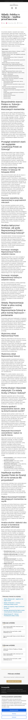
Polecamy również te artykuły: (9, 95)
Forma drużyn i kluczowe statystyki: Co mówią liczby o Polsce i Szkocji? (12, 79)
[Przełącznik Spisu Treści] (23, 49)
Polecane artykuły (7, 96)
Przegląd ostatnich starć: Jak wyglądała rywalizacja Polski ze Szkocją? (13, 55)
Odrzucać (14, 717)
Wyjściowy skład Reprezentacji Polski (11, 75)
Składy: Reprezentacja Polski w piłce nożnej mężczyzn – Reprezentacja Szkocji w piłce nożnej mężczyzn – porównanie (13, 73)
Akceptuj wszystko (14, 710)
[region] (14, 707)
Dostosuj (14, 713)
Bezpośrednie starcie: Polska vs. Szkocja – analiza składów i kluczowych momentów (13, 52)
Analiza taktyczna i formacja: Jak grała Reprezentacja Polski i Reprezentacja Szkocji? (12, 63)
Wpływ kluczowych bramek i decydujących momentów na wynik (14, 90)
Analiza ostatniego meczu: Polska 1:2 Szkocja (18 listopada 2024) (13, 58)
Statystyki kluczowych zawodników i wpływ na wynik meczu (14, 85)
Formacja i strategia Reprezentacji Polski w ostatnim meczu (14, 66)
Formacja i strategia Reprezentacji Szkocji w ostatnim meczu (14, 69)
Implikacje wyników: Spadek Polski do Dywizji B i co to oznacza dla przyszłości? (13, 87)
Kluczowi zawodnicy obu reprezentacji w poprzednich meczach (14, 60)
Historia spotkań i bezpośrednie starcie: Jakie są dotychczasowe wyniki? (13, 82)
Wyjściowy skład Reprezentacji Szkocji (11, 76)
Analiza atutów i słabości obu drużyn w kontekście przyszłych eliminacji (14, 93)
